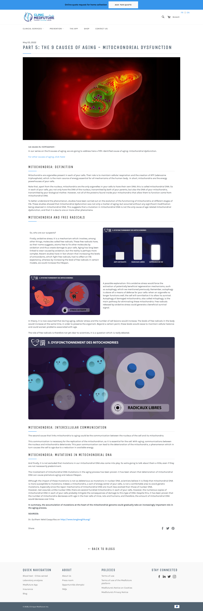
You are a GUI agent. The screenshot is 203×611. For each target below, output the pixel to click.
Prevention (56, 29)
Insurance (28, 589)
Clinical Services (32, 29)
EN (188, 12)
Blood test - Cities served (35, 576)
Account (176, 17)
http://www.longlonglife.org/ (75, 519)
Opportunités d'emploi (73, 584)
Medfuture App (30, 584)
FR (182, 12)
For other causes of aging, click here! (46, 156)
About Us (66, 576)
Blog (25, 593)
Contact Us (101, 29)
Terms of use (108, 576)
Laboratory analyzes (33, 580)
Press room (67, 580)
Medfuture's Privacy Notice (115, 592)
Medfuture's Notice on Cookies (117, 587)
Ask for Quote (123, 5)
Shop (86, 29)
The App (74, 29)
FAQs (64, 589)
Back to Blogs (103, 549)
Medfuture (41, 607)
